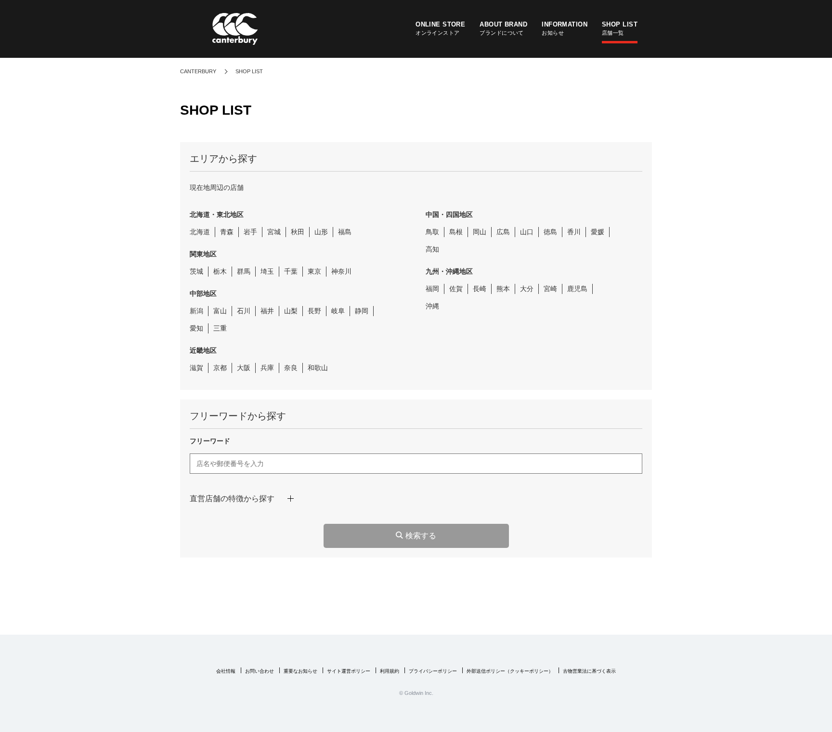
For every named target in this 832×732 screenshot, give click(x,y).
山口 (526, 232)
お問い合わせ (259, 671)
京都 (220, 368)
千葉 (291, 271)
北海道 (200, 232)
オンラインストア (440, 28)
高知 (432, 249)
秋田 (297, 232)
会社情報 (225, 671)
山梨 (291, 311)
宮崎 (550, 289)
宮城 (274, 232)
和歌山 (318, 368)
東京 (314, 271)
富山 (220, 311)
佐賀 (456, 289)
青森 (227, 232)
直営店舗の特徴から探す (232, 498)
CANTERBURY (198, 71)
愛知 (196, 328)
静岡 (361, 311)
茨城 (196, 271)
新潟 (196, 311)
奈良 (291, 368)
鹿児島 (577, 289)
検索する (420, 536)
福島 (344, 232)
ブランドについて (503, 28)
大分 (526, 289)
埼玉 (267, 271)
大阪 (243, 368)
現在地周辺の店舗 (217, 187)
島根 (456, 232)
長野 (314, 311)
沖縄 (432, 306)
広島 (503, 232)
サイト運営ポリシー (348, 671)
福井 (267, 311)
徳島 (550, 232)
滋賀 (196, 368)
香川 (574, 232)
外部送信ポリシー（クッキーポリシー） (510, 671)
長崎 (479, 289)
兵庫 (267, 368)
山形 (321, 232)
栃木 (220, 271)
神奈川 (341, 271)
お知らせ (564, 28)
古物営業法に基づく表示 (589, 671)
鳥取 (432, 232)
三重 (220, 328)
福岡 (432, 289)
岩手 (250, 232)
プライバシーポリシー (433, 671)
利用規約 (389, 671)
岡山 (479, 232)
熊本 (503, 289)
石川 (243, 311)
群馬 (243, 271)
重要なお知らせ (300, 671)
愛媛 (597, 232)
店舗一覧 (619, 28)
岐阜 (338, 311)
